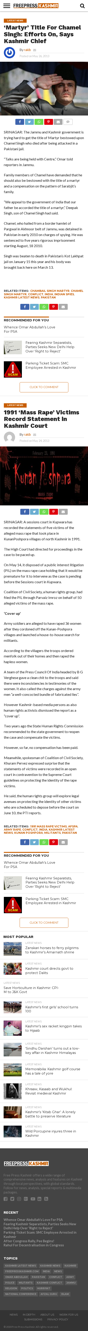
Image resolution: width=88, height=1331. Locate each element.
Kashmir (70, 1265)
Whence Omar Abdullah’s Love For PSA (33, 1220)
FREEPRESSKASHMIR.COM (22, 1271)
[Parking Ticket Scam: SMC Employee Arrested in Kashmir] (13, 369)
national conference (20, 1294)
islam (65, 1294)
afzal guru (49, 1294)
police (9, 1282)
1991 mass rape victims (48, 826)
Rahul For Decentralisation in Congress (34, 1245)
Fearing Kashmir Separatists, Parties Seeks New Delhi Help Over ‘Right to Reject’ (49, 347)
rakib (27, 50)
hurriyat (43, 1288)
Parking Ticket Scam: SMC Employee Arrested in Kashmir (50, 365)
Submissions (33, 1319)
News (14, 1314)
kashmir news (50, 1265)
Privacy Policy (57, 1319)
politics (27, 1288)
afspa (73, 826)
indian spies (64, 294)
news (58, 1271)
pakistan (48, 297)
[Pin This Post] (48, 120)
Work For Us (68, 1314)
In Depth (29, 1314)
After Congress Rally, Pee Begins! (29, 1241)
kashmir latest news (21, 297)
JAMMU (71, 1282)
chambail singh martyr (49, 291)
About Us (47, 1314)
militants (52, 832)
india (49, 294)
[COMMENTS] (67, 120)
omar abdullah (16, 1277)
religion (11, 1288)
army (70, 1277)
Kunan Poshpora (28, 832)
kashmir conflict (49, 1282)
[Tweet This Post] (29, 120)
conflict (35, 294)
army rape (12, 829)
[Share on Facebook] (19, 120)
